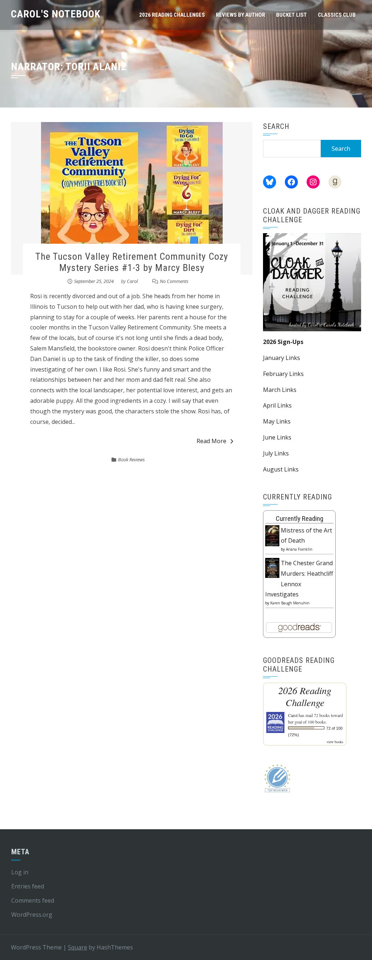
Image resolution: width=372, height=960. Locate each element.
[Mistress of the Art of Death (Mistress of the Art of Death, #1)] (272, 535)
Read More (211, 441)
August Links (281, 469)
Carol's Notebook (56, 14)
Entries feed (27, 886)
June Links (277, 437)
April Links (277, 405)
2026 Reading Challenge (304, 696)
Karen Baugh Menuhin (290, 602)
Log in (19, 872)
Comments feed (32, 900)
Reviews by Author (240, 15)
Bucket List (291, 15)
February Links (283, 374)
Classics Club (337, 15)
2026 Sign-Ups (283, 342)
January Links (281, 358)
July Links (276, 453)
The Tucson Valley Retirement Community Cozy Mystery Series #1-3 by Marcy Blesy (131, 262)
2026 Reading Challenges (172, 15)
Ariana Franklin (299, 549)
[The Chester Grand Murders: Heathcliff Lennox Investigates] (272, 567)
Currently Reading (299, 518)
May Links (277, 421)
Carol (132, 281)
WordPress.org (31, 915)
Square (77, 947)
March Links (279, 390)
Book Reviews (131, 459)
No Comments (174, 281)
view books (335, 741)
